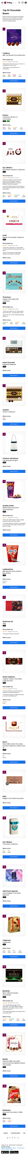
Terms (3, 1149)
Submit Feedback (6, 1148)
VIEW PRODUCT (14, 81)
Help (11, 1149)
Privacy (7, 1149)
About (14, 1148)
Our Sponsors (20, 1148)
